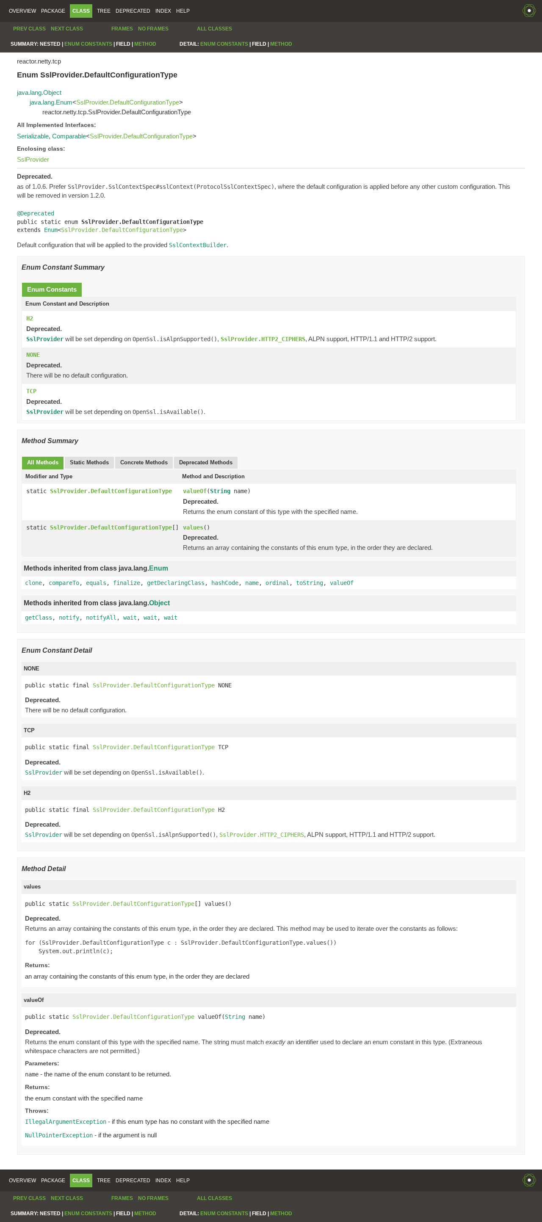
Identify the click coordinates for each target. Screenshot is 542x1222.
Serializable (33, 136)
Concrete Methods (144, 462)
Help (183, 11)
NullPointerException (59, 1135)
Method (145, 44)
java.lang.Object (39, 92)
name (252, 582)
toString (309, 582)
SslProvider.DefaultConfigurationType (127, 102)
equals (96, 582)
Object (159, 603)
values (193, 527)
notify (69, 617)
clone (33, 582)
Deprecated (133, 11)
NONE (33, 354)
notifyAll (101, 617)
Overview (22, 11)
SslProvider (33, 159)
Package (53, 11)
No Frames (153, 29)
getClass (38, 617)
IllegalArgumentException (65, 1121)
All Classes (214, 29)
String (220, 491)
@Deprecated (35, 213)
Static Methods (89, 462)
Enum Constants (88, 44)
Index (163, 11)
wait (130, 617)
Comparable (69, 136)
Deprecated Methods (205, 462)
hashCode (224, 582)
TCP (31, 391)
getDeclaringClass (176, 582)
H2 (29, 318)
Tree (104, 11)
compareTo (64, 582)
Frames (122, 29)
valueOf (195, 491)
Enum (51, 229)
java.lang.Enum (51, 102)
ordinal (277, 582)
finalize (126, 582)
